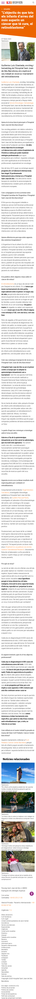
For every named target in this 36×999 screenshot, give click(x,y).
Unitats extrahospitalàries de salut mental (15, 921)
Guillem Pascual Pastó (20, 498)
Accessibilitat (5, 992)
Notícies (4, 974)
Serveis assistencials (8, 925)
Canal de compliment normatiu (11, 998)
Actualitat (7, 9)
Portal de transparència (9, 994)
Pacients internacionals (9, 945)
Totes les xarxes (6, 966)
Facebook (4, 956)
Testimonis (4, 41)
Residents (4, 949)
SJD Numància (6, 917)
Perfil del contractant (8, 996)
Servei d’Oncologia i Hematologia (21, 103)
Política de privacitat (8, 988)
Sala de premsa (6, 976)
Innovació (4, 941)
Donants (4, 952)
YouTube (4, 964)
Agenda (3, 970)
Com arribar (5, 895)
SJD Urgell (4, 919)
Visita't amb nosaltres (8, 931)
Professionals (5, 947)
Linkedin (4, 962)
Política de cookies (7, 990)
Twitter (3, 960)
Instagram (4, 958)
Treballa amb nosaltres (8, 937)
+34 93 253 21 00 (16, 897)
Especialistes (5, 927)
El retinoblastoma (7, 284)
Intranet (3, 935)
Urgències (4, 929)
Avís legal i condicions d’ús (10, 986)
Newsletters (5, 972)
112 (10, 910)
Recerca (4, 939)
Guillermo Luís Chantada (10, 82)
